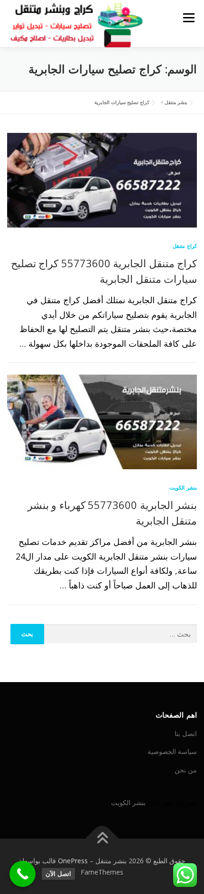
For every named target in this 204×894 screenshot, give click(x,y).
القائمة (188, 17)
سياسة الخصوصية (172, 751)
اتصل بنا (186, 733)
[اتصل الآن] (22, 874)
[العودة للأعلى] (102, 838)
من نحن (186, 769)
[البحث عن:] (120, 634)
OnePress (73, 860)
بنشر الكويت (183, 487)
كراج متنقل (185, 245)
